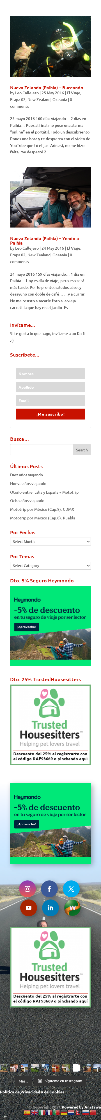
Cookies (57, 1091)
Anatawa (92, 1106)
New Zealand (38, 99)
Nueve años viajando (28, 483)
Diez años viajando (26, 474)
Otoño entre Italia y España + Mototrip (44, 492)
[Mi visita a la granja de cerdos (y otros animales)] (14, 1068)
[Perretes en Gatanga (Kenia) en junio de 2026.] (76, 1068)
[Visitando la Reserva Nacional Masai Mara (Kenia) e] (24, 1068)
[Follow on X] (71, 888)
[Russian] (85, 1112)
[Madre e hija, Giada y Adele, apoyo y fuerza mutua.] (97, 1068)
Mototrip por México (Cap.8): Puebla (42, 518)
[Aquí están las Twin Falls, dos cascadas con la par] (4, 1068)
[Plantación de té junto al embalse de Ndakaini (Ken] (35, 1068)
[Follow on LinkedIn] (50, 907)
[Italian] (42, 1112)
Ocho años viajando (27, 500)
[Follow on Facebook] (49, 888)
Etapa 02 (18, 99)
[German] (64, 1112)
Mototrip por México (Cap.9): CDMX (42, 509)
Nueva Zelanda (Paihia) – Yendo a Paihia (44, 240)
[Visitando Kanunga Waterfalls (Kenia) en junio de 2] (66, 1068)
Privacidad (30, 1091)
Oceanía (59, 99)
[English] (34, 1112)
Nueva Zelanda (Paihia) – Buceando (46, 87)
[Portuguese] (56, 1112)
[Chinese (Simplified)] (93, 1112)
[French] (49, 1112)
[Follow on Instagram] (27, 888)
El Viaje (73, 92)
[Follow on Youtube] (28, 907)
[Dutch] (71, 1112)
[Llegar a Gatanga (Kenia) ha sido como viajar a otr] (87, 1068)
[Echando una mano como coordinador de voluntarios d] (55, 1068)
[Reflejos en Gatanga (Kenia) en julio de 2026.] (45, 1068)
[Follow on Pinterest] (72, 907)
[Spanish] (27, 1112)
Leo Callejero (27, 92)
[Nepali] (78, 1112)
